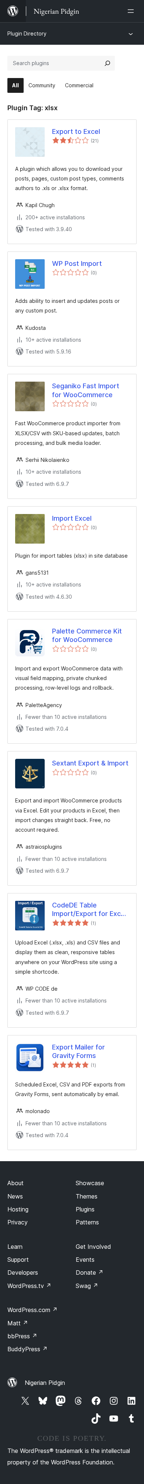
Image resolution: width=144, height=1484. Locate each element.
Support (18, 1259)
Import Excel (72, 518)
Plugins (85, 1209)
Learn (15, 1246)
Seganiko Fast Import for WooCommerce (85, 390)
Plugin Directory (27, 33)
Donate (89, 1272)
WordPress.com (32, 1310)
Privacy (17, 1222)
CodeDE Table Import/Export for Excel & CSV (89, 909)
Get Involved (93, 1246)
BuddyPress (27, 1349)
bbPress (22, 1336)
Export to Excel (76, 131)
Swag (87, 1285)
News (15, 1196)
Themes (86, 1196)
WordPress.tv (29, 1285)
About (15, 1183)
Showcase (90, 1183)
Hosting (17, 1209)
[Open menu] (132, 11)
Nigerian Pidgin (45, 1382)
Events (85, 1259)
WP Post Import (77, 263)
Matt (17, 1323)
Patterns (87, 1222)
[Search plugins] (107, 63)
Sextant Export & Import (90, 763)
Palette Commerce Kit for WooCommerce (87, 635)
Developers (22, 1272)
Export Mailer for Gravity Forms (78, 1051)
